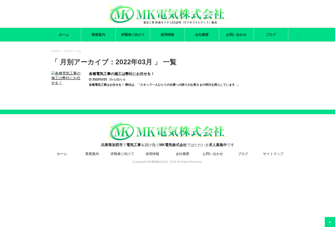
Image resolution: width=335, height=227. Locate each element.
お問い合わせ (236, 34)
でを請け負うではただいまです (167, 145)
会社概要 (202, 34)
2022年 (68, 51)
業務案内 (98, 34)
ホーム (64, 34)
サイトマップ (273, 154)
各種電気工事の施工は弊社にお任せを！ (122, 74)
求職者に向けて (133, 34)
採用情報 (167, 34)
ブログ (271, 34)
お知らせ (120, 79)
